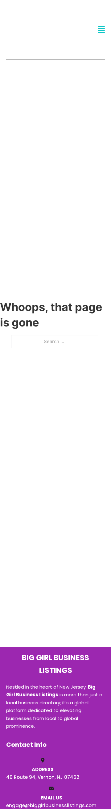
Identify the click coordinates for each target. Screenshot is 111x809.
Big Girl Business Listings (29, 29)
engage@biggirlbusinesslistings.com (51, 805)
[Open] (101, 30)
